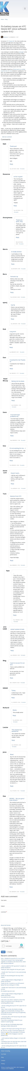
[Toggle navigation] (25, 8)
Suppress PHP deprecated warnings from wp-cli (14, 1028)
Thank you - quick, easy (19, 220)
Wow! (11, 754)
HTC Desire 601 (11, 41)
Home (2, 19)
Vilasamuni (5, 37)
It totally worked (16, 252)
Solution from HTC (15, 496)
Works (15, 710)
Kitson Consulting (5, 1051)
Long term (13, 331)
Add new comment (7, 137)
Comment (3, 912)
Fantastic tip (14, 276)
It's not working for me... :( (18, 448)
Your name (3, 900)
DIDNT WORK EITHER (17, 629)
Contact (3, 1060)
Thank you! (13, 146)
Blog (6, 19)
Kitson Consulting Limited (7, 1067)
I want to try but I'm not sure (17, 663)
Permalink (22, 168)
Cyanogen (21, 52)
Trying (13, 690)
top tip (13, 305)
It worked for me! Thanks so (17, 360)
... (13, 573)
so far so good (18, 176)
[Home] (4, 9)
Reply (11, 164)
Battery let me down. (18, 381)
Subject (3, 906)
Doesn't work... (15, 473)
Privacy (3, 1063)
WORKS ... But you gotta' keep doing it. (16, 799)
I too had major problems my (15, 415)
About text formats (6, 925)
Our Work (3, 1054)
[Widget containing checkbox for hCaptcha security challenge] (12, 946)
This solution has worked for (17, 730)
